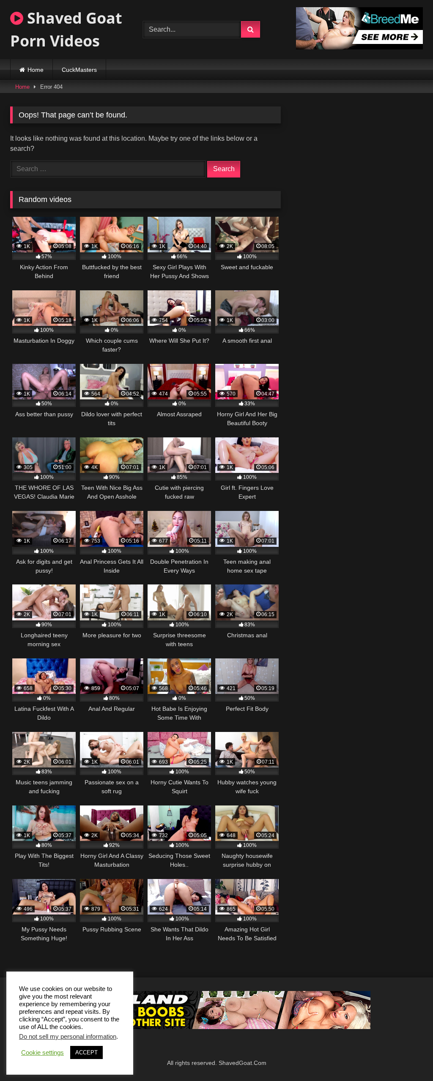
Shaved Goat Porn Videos (66, 29)
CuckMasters (79, 69)
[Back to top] (406, 1056)
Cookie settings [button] (42, 1052)
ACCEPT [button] (86, 1052)
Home (35, 69)
